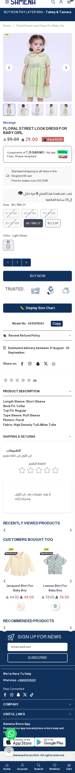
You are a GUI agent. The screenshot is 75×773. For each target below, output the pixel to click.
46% (46, 549)
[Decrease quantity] (7, 262)
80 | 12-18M (12, 223)
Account (22, 769)
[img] (17, 381)
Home (7, 25)
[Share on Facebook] (22, 363)
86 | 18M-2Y (33, 223)
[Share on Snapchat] (38, 363)
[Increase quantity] (26, 262)
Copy (56, 323)
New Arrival (11, 553)
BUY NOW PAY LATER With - (37, 12)
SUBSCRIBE (37, 657)
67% (7, 34)
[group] (37, 67)
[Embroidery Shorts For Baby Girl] (55, 564)
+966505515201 (27, 680)
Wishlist (54, 769)
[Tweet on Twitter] (46, 363)
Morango (9, 122)
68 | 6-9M (30, 213)
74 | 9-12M (48, 213)
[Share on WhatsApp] (54, 363)
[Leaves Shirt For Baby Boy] (19, 564)
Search (38, 769)
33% (11, 549)
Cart (69, 769)
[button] (66, 67)
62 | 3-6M (11, 213)
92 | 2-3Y (53, 223)
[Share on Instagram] (30, 363)
